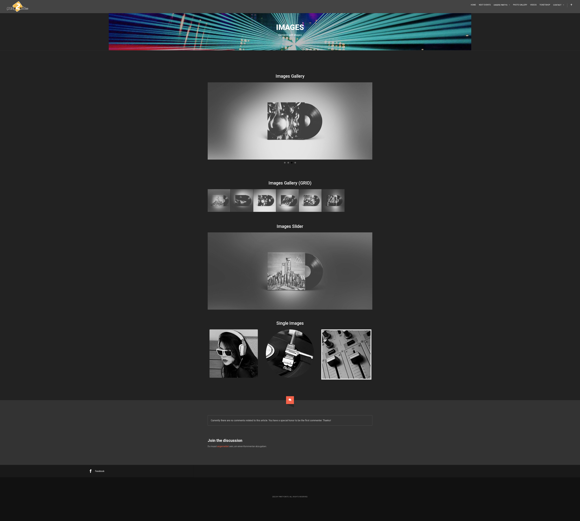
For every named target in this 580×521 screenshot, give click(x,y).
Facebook (99, 471)
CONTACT (557, 5)
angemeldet (223, 446)
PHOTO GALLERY (520, 5)
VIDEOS (533, 5)
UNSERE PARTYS (500, 5)
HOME (473, 5)
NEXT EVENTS (485, 5)
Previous (203, 121)
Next (377, 121)
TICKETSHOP (545, 5)
